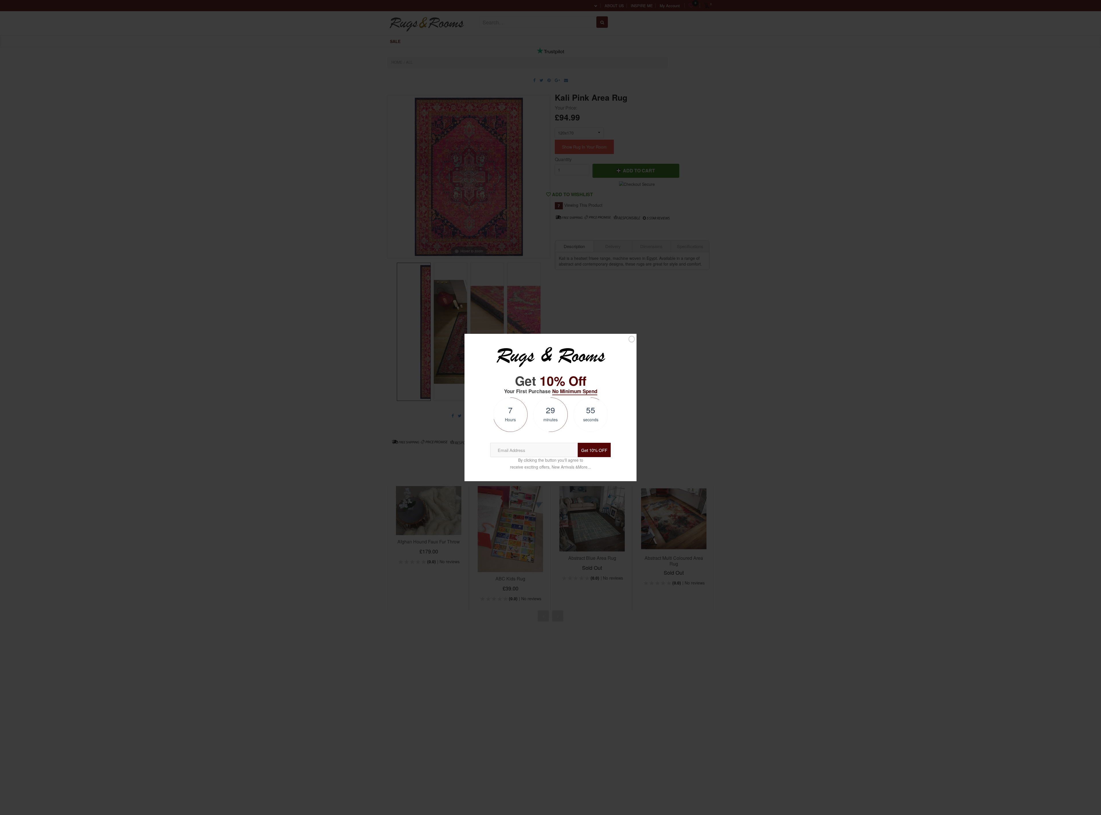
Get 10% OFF (594, 450)
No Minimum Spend (574, 391)
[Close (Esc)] (631, 339)
